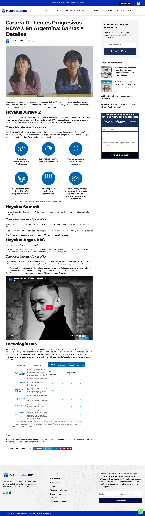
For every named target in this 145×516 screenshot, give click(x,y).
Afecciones (86, 10)
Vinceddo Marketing (45, 513)
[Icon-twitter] (7, 497)
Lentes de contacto (123, 10)
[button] (138, 3)
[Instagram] (10, 492)
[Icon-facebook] (3, 497)
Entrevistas (67, 10)
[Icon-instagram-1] (10, 497)
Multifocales (55, 10)
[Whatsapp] (7, 492)
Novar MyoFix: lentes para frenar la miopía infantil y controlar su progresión (125, 84)
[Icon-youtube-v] (14, 497)
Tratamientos (98, 10)
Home (45, 10)
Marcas (77, 10)
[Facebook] (4, 492)
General (109, 10)
